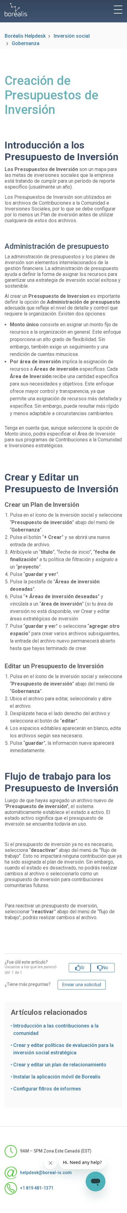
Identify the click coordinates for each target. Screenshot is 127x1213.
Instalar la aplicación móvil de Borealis (56, 1077)
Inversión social (72, 36)
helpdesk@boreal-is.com (46, 1172)
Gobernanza (25, 43)
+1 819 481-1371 (36, 1187)
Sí (82, 967)
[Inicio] (16, 9)
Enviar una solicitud (81, 984)
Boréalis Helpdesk (25, 36)
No (105, 967)
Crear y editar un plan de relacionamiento (59, 1065)
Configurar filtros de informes (47, 1089)
